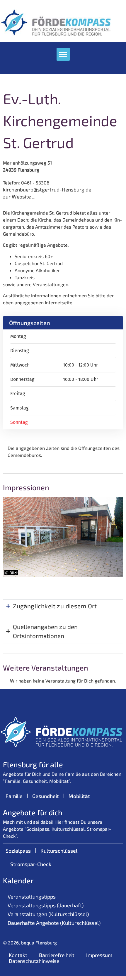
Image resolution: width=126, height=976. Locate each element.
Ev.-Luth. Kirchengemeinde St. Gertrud (60, 120)
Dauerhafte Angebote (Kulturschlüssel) (54, 923)
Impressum (99, 955)
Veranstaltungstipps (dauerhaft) (46, 905)
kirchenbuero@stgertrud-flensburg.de (47, 189)
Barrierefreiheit (56, 955)
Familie (14, 796)
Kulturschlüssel (58, 850)
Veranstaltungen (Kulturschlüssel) (48, 914)
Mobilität (79, 796)
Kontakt (18, 955)
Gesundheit (45, 796)
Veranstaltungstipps (32, 896)
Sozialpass (18, 850)
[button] (63, 54)
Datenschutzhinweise (34, 961)
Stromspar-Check (30, 864)
